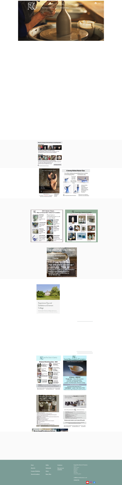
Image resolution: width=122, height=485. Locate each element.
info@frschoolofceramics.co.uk (80, 477)
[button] (102, 39)
